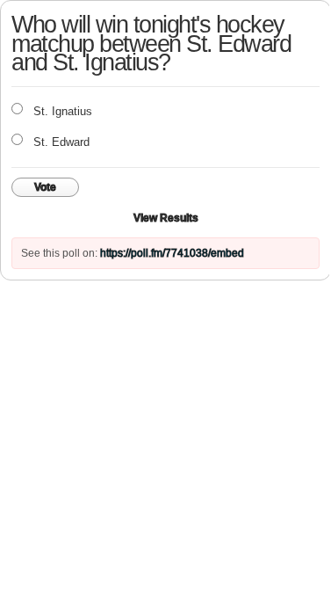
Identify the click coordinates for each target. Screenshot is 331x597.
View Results (165, 218)
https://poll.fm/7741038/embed (172, 253)
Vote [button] (45, 187)
